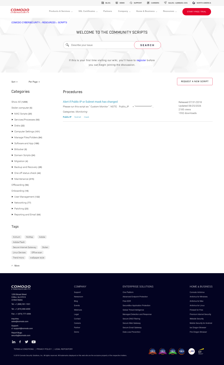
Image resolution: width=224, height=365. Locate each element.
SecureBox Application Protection (136, 305)
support (138, 3)
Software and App (22, 143)
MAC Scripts (19, 114)
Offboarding (17, 185)
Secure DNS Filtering (131, 318)
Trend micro (18, 257)
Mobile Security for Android (201, 323)
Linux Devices (19, 252)
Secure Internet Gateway (24, 247)
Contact (77, 318)
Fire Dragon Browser (198, 331)
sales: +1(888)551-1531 (178, 3)
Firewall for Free (196, 309)
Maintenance (19, 179)
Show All (16, 102)
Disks (15, 125)
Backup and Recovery (24, 167)
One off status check (23, 173)
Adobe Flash (19, 242)
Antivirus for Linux (197, 305)
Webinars (78, 309)
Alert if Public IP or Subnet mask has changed (90, 101)
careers (155, 3)
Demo (76, 331)
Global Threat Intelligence (133, 309)
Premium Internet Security (200, 314)
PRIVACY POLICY (44, 349)
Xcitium (16, 237)
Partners (107, 11)
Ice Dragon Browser (198, 327)
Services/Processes (23, 119)
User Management (22, 197)
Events (77, 305)
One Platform (128, 292)
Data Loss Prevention (131, 331)
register (141, 60)
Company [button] (123, 11)
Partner (77, 327)
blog (107, 3)
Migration (18, 161)
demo (122, 3)
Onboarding (17, 191)
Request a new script (195, 81)
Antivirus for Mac (196, 301)
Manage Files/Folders (24, 137)
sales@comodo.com (19, 321)
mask (86, 117)
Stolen (45, 247)
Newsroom (78, 296)
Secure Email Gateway (132, 327)
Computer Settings (22, 131)
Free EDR (127, 301)
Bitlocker (17, 149)
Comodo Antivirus (197, 292)
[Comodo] (20, 12)
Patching (17, 208)
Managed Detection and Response (137, 314)
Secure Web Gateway (132, 323)
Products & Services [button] (60, 11)
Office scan (37, 252)
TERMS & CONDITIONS (24, 349)
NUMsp (29, 237)
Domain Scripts (21, 155)
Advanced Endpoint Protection (135, 296)
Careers (77, 323)
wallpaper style (37, 257)
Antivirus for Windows (199, 296)
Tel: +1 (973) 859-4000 (20, 309)
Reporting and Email (23, 214)
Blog (76, 301)
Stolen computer (20, 108)
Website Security (197, 318)
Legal (76, 314)
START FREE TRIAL (196, 12)
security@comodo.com (20, 335)
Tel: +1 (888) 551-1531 (20, 304)
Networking (19, 203)
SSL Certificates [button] (87, 11)
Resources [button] (169, 11)
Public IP (67, 117)
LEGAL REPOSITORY (64, 349)
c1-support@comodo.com (22, 328)
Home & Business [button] (145, 11)
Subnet (77, 117)
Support (77, 292)
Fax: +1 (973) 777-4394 (21, 313)
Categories (20, 91)
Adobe (42, 237)
